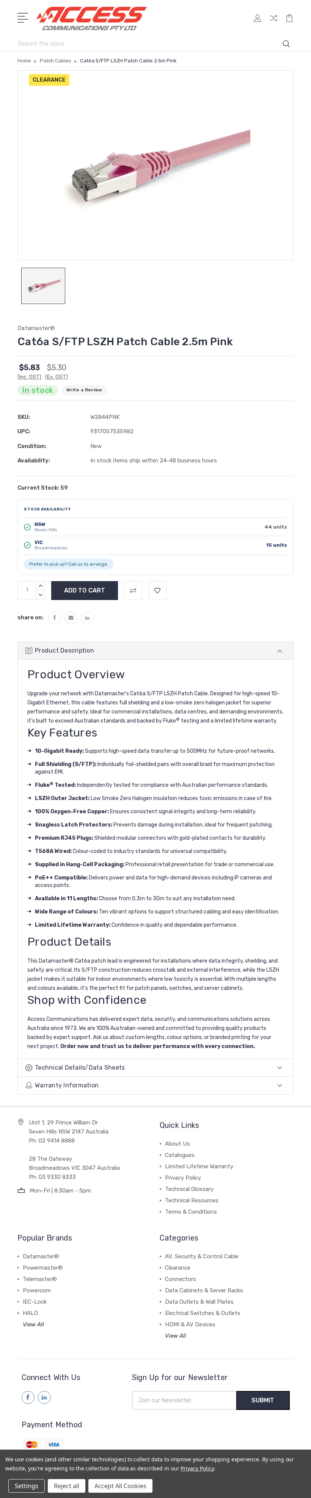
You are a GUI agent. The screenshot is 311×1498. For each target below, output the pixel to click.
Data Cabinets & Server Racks (204, 1290)
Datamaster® (41, 1256)
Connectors (180, 1279)
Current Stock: (42, 487)
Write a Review (84, 389)
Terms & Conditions (191, 1211)
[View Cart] (289, 22)
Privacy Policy (183, 1177)
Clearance (177, 1267)
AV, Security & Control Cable (202, 1256)
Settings (26, 1486)
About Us (177, 1143)
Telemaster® (40, 1279)
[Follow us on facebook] (28, 1397)
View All (33, 1324)
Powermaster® (43, 1267)
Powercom (37, 1290)
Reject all (66, 1486)
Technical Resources (191, 1200)
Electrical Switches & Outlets (202, 1313)
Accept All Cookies (120, 1486)
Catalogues (180, 1155)
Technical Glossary (189, 1189)
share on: (30, 617)
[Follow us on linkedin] (44, 1397)
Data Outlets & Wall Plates (199, 1301)
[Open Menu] (24, 17)
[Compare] (273, 22)
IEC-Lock (35, 1301)
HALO (30, 1313)
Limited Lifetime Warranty (199, 1166)
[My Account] (257, 22)
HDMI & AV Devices (190, 1324)
